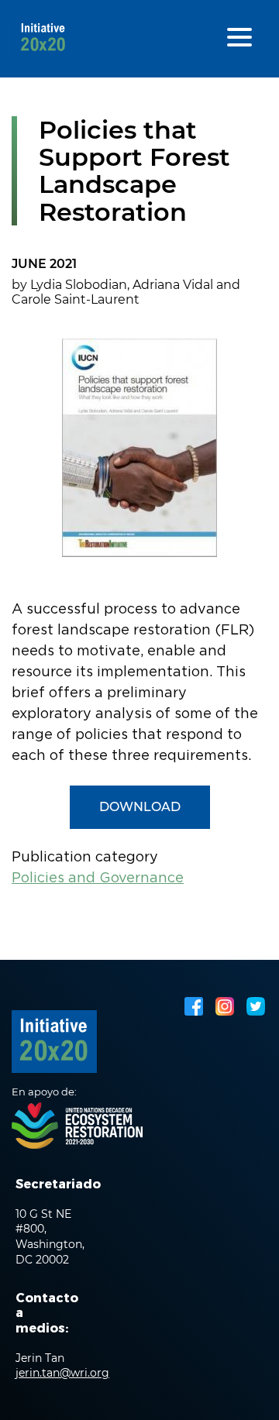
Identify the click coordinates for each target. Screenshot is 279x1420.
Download (140, 806)
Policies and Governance (98, 878)
